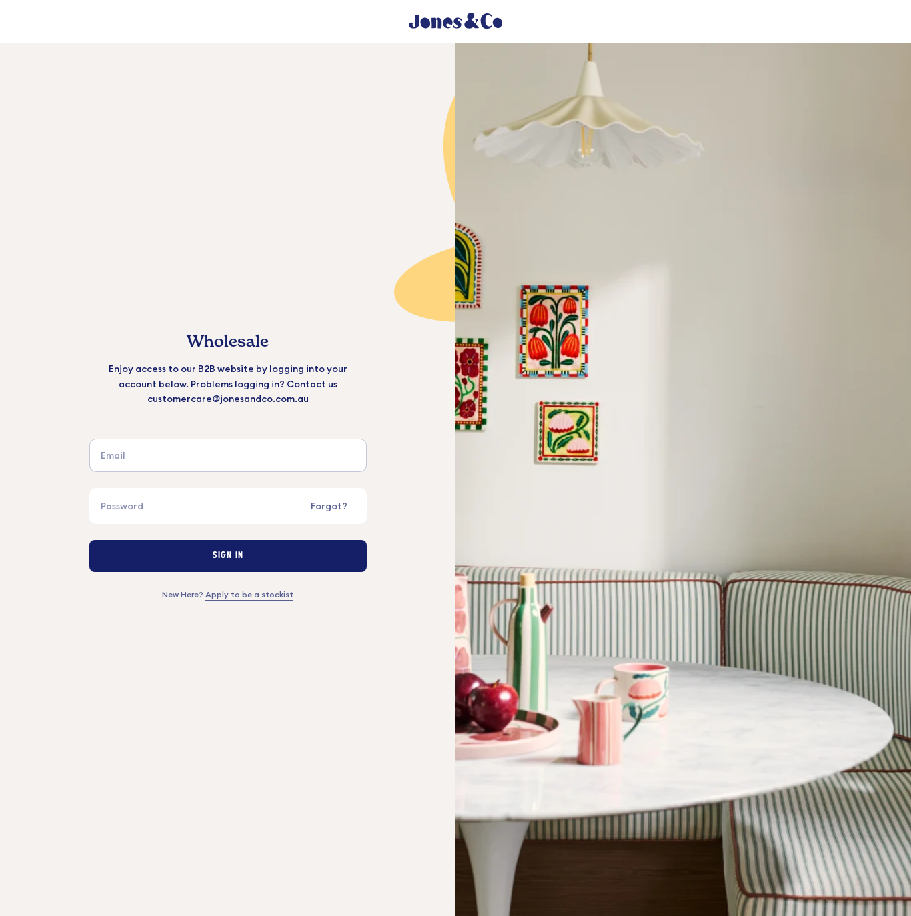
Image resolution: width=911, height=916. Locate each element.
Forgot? (329, 506)
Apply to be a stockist (249, 594)
